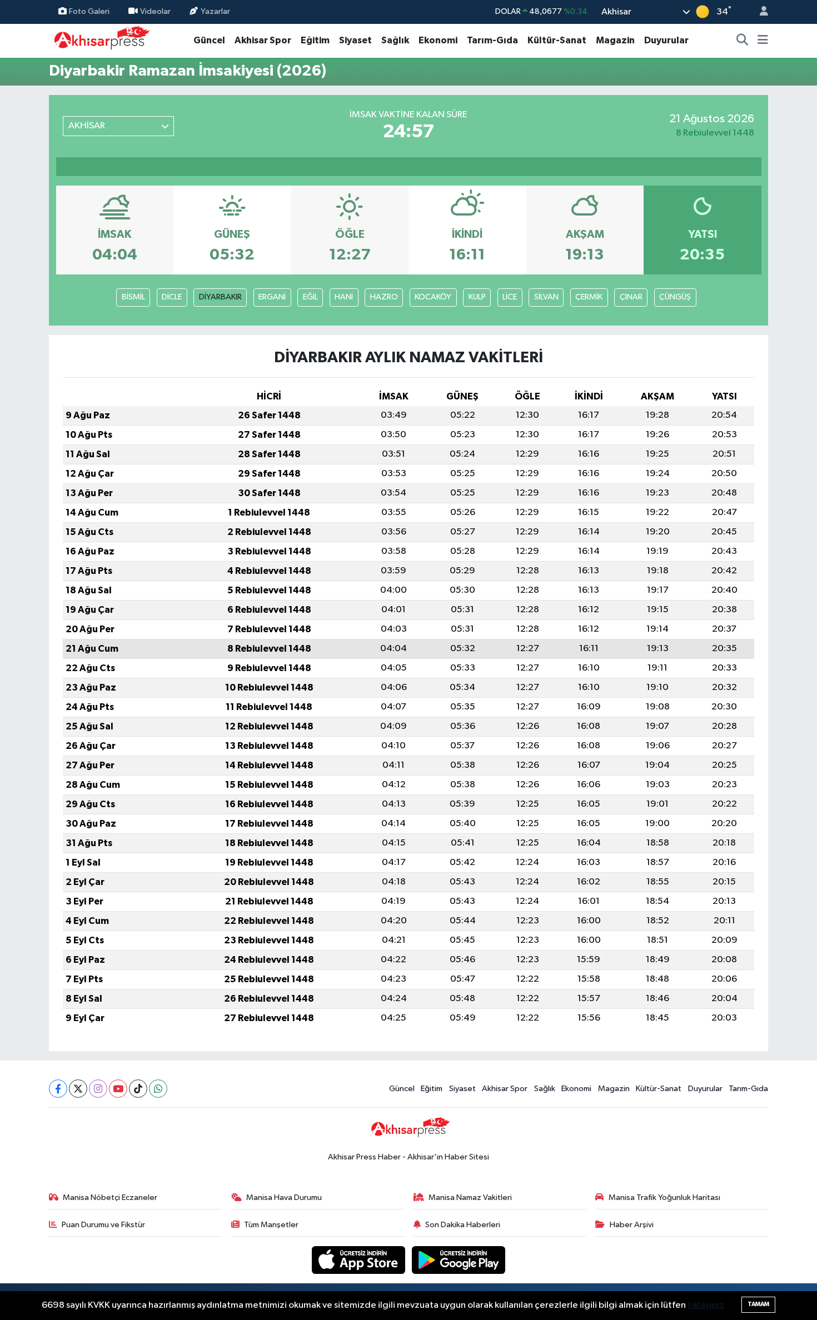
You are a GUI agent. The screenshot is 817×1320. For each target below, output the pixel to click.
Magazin (615, 40)
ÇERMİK (588, 297)
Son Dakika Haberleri (462, 1225)
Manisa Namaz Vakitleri (470, 1197)
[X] (78, 1088)
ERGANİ (272, 297)
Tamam (758, 1304)
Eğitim (315, 40)
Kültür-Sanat (556, 40)
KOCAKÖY (433, 297)
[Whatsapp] (158, 1088)
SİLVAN (546, 297)
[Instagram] (98, 1088)
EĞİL (310, 297)
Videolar (155, 11)
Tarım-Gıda (492, 40)
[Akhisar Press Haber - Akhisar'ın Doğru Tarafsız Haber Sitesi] (99, 40)
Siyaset (355, 40)
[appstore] (360, 1259)
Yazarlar (215, 11)
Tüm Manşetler (271, 1225)
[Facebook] (58, 1088)
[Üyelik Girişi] (759, 12)
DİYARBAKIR (220, 297)
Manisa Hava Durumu (284, 1197)
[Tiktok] (138, 1088)
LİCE (509, 297)
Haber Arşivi (632, 1225)
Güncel (209, 40)
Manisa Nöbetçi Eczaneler (110, 1197)
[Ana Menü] (763, 40)
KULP (477, 297)
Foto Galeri (89, 11)
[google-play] (459, 1259)
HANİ (344, 297)
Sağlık (395, 40)
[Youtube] (118, 1088)
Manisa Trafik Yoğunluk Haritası (664, 1197)
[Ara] (742, 40)
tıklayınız (706, 1305)
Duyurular (666, 40)
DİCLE (172, 297)
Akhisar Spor (263, 40)
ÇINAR (631, 297)
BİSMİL (133, 297)
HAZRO (384, 297)
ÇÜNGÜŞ (675, 297)
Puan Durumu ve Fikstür (103, 1225)
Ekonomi (438, 40)
